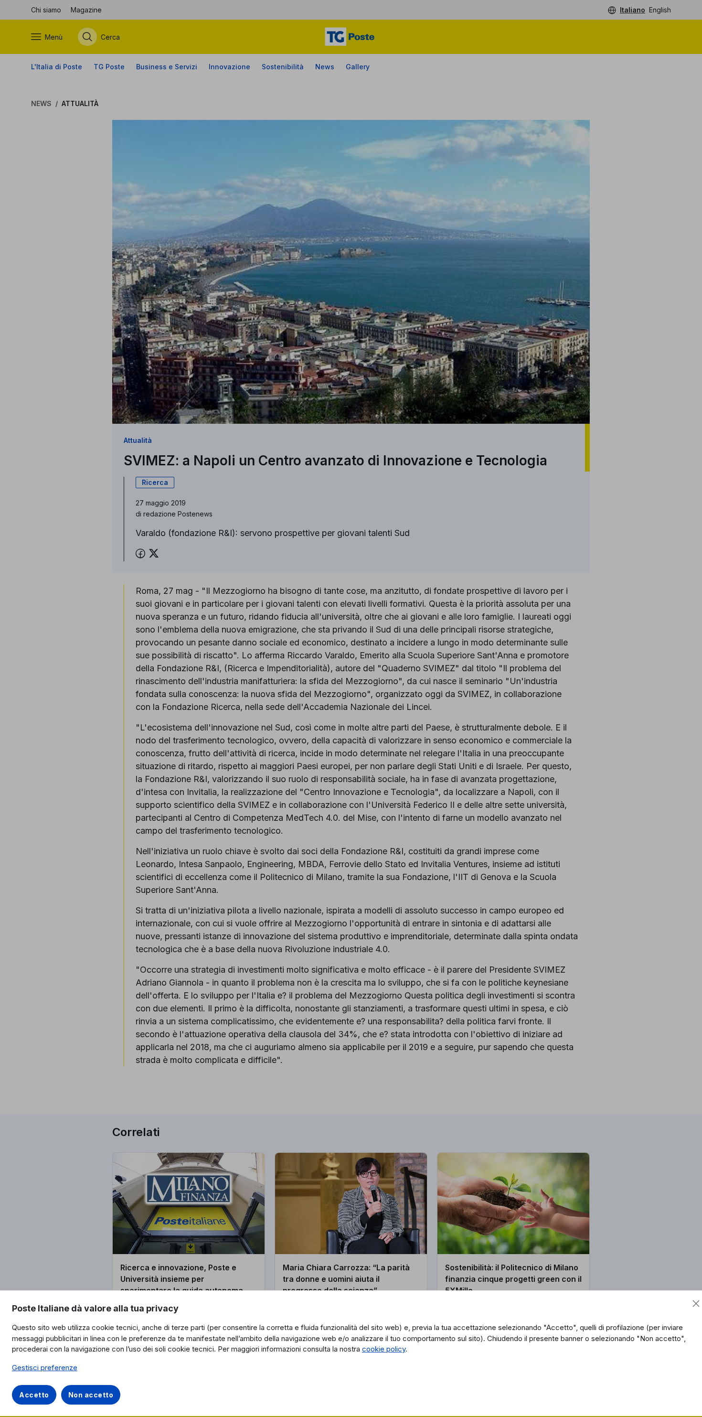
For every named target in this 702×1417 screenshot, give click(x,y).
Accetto (34, 1395)
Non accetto (91, 1395)
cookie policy (383, 1348)
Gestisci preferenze (44, 1367)
